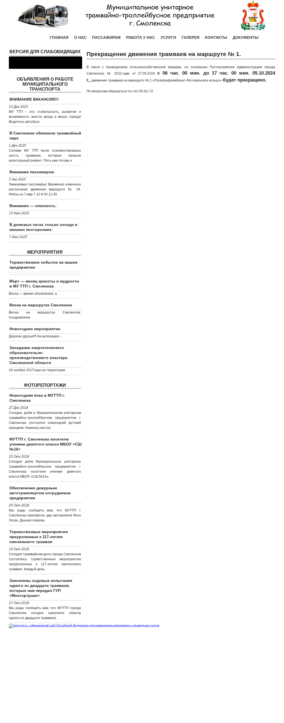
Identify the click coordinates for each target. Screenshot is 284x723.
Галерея (190, 37)
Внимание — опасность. (33, 205)
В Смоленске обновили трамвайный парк (45, 135)
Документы (245, 37)
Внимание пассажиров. (32, 172)
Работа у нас (140, 37)
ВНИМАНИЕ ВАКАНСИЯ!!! (34, 99)
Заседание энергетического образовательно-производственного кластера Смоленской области (38, 355)
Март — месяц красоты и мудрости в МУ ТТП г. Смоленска (44, 283)
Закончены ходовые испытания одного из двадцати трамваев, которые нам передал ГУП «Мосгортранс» (40, 588)
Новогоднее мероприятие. (35, 329)
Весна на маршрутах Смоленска (40, 305)
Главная (59, 37)
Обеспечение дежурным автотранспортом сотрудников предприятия (40, 493)
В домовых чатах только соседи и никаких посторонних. (43, 227)
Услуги (168, 37)
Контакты (216, 37)
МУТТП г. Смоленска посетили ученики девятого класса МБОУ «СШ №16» (45, 444)
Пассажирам (106, 37)
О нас (80, 37)
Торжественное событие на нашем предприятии (43, 264)
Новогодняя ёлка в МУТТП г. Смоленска (37, 398)
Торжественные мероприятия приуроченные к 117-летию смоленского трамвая (38, 536)
